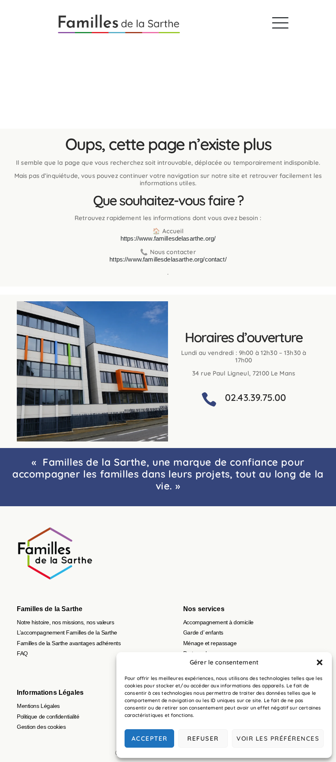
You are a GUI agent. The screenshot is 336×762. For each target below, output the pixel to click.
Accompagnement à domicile (218, 622)
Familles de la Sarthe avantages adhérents (69, 643)
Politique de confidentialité (48, 716)
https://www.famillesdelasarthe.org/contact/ (167, 259)
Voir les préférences (277, 738)
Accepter (150, 738)
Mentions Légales (38, 706)
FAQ (22, 653)
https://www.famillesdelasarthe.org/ (168, 238)
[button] (320, 662)
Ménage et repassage (209, 643)
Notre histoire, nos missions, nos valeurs (65, 622)
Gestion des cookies (41, 726)
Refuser (203, 738)
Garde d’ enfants (203, 632)
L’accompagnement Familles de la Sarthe (67, 632)
